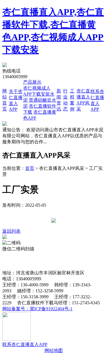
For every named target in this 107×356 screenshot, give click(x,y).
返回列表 (11, 231)
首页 (29, 168)
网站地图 (54, 350)
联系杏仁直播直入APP (24, 344)
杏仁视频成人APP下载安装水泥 (38, 94)
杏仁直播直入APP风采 (71, 260)
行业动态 (18, 260)
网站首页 (11, 254)
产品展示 (32, 82)
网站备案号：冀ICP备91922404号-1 (37, 308)
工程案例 (38, 260)
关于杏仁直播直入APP (45, 254)
